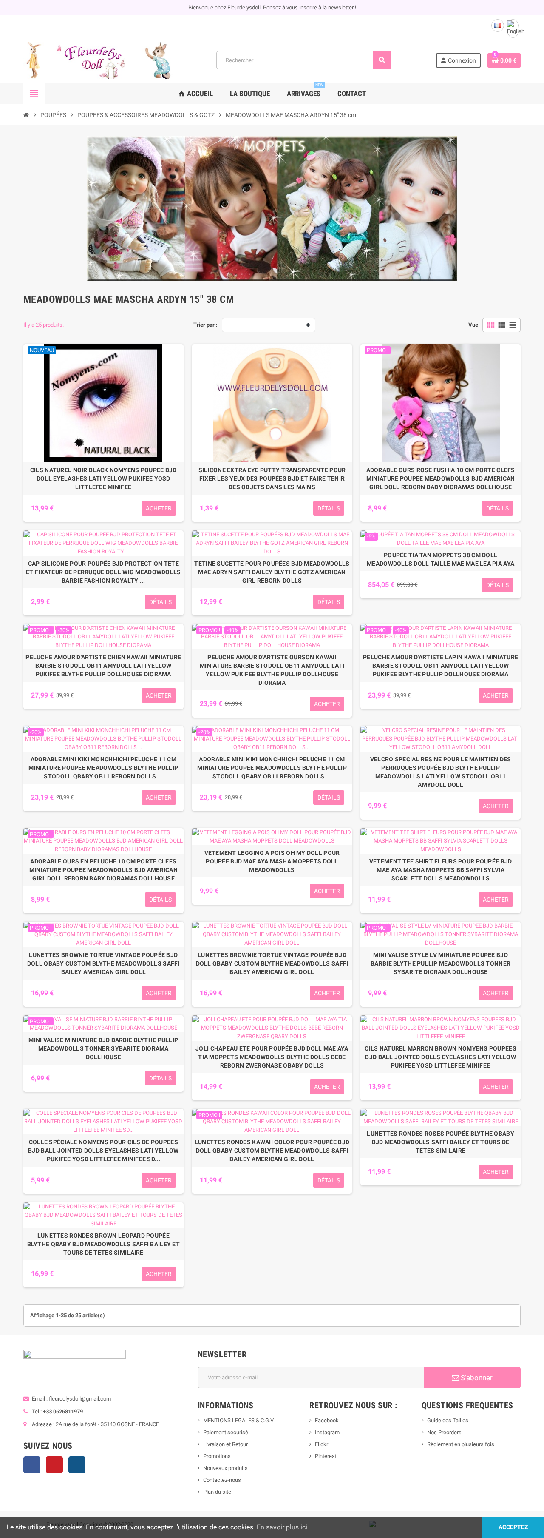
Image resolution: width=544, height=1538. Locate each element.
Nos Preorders (444, 1432)
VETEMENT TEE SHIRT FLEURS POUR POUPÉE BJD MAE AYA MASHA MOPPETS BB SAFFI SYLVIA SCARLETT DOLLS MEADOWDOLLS (440, 870)
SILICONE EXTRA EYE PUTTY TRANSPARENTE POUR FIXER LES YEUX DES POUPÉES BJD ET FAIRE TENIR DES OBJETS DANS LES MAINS (272, 478)
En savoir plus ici (282, 1527)
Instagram (76, 1464)
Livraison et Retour (225, 1444)
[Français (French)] (497, 25)
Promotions (217, 1456)
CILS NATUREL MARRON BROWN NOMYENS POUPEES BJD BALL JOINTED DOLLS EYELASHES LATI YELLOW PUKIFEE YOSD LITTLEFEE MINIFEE (440, 1057)
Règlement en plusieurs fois (460, 1444)
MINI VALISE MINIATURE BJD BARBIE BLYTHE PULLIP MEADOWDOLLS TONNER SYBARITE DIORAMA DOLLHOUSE (103, 1048)
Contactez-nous (222, 1480)
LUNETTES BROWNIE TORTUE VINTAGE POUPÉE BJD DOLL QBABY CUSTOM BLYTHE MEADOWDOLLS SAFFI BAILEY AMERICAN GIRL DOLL (103, 963)
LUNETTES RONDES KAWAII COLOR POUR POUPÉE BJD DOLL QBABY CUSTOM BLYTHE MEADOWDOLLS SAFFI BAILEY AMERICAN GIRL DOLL (272, 1150)
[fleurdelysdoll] (98, 60)
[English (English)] (513, 28)
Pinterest (54, 1464)
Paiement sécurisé (225, 1432)
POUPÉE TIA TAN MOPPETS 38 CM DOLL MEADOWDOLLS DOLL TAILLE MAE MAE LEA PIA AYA (440, 559)
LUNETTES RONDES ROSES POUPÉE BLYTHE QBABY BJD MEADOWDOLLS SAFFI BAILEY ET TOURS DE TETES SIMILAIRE (440, 1142)
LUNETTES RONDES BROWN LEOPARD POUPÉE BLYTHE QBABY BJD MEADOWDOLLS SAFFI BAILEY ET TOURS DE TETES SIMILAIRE (103, 1244)
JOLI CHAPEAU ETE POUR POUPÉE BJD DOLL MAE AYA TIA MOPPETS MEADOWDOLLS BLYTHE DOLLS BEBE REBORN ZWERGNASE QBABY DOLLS (272, 1057)
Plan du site (217, 1492)
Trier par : (205, 325)
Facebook (31, 1464)
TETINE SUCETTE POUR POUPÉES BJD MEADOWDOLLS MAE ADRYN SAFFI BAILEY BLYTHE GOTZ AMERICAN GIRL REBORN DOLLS (271, 572)
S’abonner (476, 1377)
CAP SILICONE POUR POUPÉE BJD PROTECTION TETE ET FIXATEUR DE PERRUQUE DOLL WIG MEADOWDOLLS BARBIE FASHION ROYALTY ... (103, 572)
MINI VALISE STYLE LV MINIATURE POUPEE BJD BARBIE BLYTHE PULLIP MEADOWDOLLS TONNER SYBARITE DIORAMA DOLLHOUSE (440, 963)
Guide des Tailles (447, 1420)
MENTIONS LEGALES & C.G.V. (239, 1420)
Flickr (321, 1444)
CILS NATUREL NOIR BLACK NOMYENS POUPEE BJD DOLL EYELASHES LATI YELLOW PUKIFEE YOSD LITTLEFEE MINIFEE (103, 478)
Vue (473, 325)
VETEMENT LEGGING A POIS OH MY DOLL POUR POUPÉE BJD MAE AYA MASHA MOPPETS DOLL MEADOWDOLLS (272, 861)
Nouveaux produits (225, 1468)
